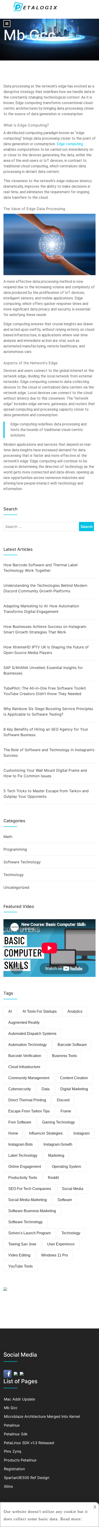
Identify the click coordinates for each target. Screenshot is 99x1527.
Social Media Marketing (27, 1200)
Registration (14, 1469)
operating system (66, 1167)
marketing (56, 1155)
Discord (63, 1100)
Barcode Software (72, 1045)
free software (19, 1122)
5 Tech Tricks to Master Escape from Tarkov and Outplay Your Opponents (46, 794)
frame (66, 1111)
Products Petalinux (20, 1460)
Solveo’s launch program (29, 1233)
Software (65, 1200)
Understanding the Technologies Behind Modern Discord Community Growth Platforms (45, 588)
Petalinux (12, 1425)
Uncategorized (16, 887)
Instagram (81, 1133)
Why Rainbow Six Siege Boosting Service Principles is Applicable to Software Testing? (48, 711)
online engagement (24, 1167)
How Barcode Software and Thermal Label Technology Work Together (40, 568)
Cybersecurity (19, 1089)
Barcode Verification (24, 1056)
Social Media (72, 1189)
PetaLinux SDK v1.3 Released (29, 1442)
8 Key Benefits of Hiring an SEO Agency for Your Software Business (45, 732)
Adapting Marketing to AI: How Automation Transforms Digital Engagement (41, 609)
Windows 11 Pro (54, 1255)
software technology (25, 1222)
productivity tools (22, 1178)
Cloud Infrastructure (24, 1067)
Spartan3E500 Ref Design (26, 1477)
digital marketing (74, 1089)
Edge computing (70, 144)
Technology (13, 874)
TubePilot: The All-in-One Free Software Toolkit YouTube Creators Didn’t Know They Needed (44, 691)
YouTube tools (20, 1266)
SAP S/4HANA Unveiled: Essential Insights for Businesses (43, 670)
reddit (53, 1178)
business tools (64, 1056)
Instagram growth (58, 1144)
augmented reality (24, 1022)
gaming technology (58, 1122)
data (46, 1089)
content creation (74, 1078)
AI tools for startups (40, 1011)
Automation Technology (27, 1045)
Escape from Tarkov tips (29, 1111)
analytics (74, 1011)
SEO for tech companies (29, 1189)
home (13, 1133)
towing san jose (22, 1244)
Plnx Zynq (12, 1451)
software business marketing (32, 1211)
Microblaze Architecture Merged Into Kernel (42, 1416)
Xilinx (8, 1486)
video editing (19, 1255)
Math (7, 836)
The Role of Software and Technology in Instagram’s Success (48, 752)
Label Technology (22, 1155)
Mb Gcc (10, 1407)
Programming (15, 849)
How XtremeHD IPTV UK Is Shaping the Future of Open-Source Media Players (46, 650)
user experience (61, 1244)
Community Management (28, 1078)
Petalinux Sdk (16, 1434)
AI (10, 1011)
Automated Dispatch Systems (32, 1034)
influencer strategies (46, 1133)
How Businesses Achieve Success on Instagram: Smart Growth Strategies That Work (45, 629)
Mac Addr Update (19, 1399)
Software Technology (22, 862)
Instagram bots (20, 1144)
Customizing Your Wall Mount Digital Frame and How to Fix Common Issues (45, 773)
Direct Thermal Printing (27, 1100)
